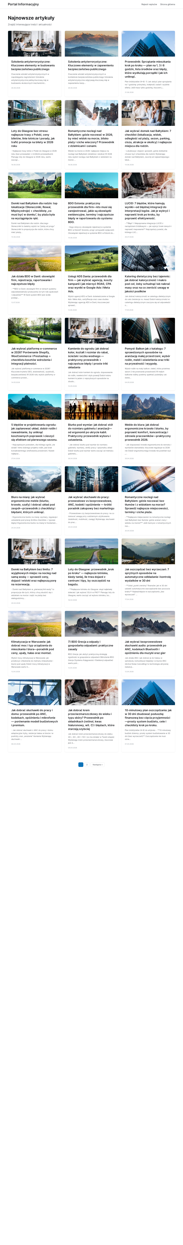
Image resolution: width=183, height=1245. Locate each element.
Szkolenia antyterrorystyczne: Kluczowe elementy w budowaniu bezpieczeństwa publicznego (33, 65)
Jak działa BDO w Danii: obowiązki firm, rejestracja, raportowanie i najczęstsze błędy (33, 280)
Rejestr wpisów (149, 4)
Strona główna (167, 4)
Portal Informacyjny (23, 4)
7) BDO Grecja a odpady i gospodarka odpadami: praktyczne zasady (90, 645)
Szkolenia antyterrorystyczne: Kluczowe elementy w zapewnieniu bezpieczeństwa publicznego (91, 65)
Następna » (98, 765)
